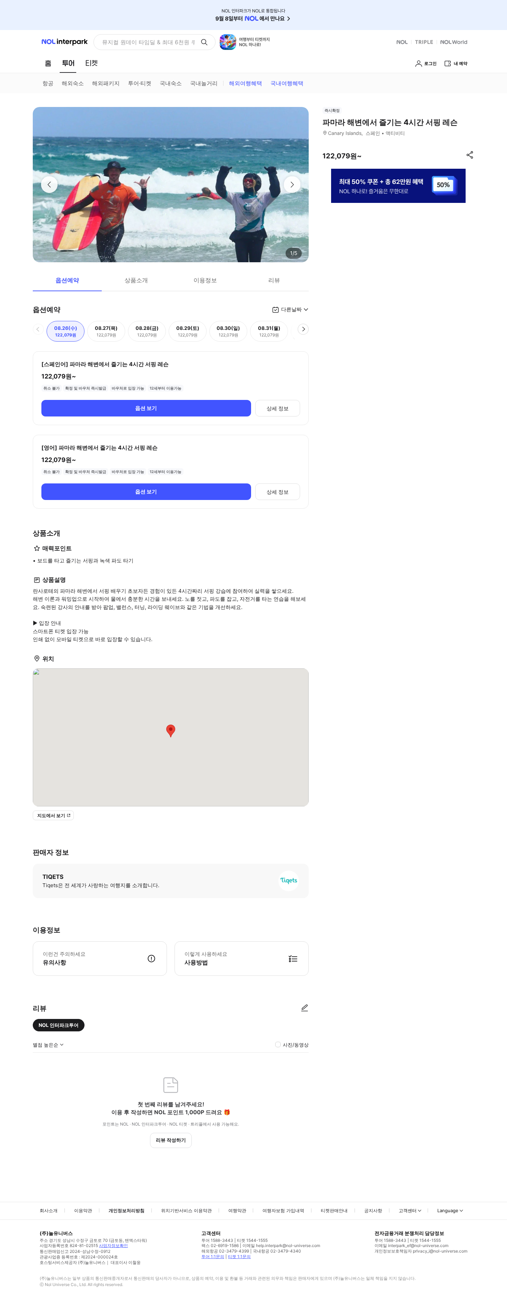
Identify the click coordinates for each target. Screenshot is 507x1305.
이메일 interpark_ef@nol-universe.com (411, 1245)
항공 (47, 83)
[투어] (68, 63)
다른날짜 (291, 309)
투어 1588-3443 (217, 1240)
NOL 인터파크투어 (59, 1025)
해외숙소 (73, 83)
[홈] (48, 63)
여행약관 (237, 1210)
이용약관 (83, 1210)
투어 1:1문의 (212, 1256)
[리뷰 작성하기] (304, 1008)
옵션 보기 (146, 408)
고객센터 (408, 1210)
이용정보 (205, 280)
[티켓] (91, 63)
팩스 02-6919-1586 (220, 1245)
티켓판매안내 (334, 1210)
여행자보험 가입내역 (283, 1210)
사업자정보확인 (113, 1245)
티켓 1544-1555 (252, 1240)
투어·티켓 (139, 83)
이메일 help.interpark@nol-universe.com (281, 1245)
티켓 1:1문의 (239, 1256)
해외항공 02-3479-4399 (225, 1251)
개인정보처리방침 (127, 1210)
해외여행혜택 (245, 83)
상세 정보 (278, 408)
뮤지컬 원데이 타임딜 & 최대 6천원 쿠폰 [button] (148, 42)
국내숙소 (171, 83)
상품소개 (136, 280)
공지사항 (373, 1210)
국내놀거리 (204, 83)
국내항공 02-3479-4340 (277, 1251)
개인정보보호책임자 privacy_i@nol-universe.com (421, 1251)
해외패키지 (106, 83)
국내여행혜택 (287, 83)
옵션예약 (67, 280)
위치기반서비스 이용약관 (186, 1210)
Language (447, 1210)
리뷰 (274, 280)
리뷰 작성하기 (171, 1140)
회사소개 (49, 1210)
